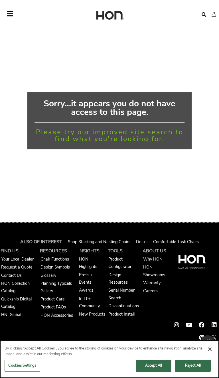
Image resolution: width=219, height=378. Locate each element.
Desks (141, 242)
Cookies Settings (22, 365)
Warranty (152, 283)
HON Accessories (56, 315)
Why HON (153, 259)
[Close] (210, 349)
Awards (86, 290)
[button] (214, 14)
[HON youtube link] (189, 325)
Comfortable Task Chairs (176, 242)
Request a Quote (17, 267)
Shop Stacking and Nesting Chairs (99, 242)
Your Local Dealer (17, 259)
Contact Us (11, 275)
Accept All (153, 365)
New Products (92, 314)
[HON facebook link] (201, 325)
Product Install (121, 314)
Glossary (48, 275)
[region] (109, 359)
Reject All (193, 365)
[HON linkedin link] (214, 325)
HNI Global (11, 315)
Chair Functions (54, 259)
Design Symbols (55, 267)
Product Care (52, 299)
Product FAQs (53, 307)
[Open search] (204, 15)
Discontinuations (123, 306)
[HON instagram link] (176, 325)
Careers (150, 291)
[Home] (109, 16)
